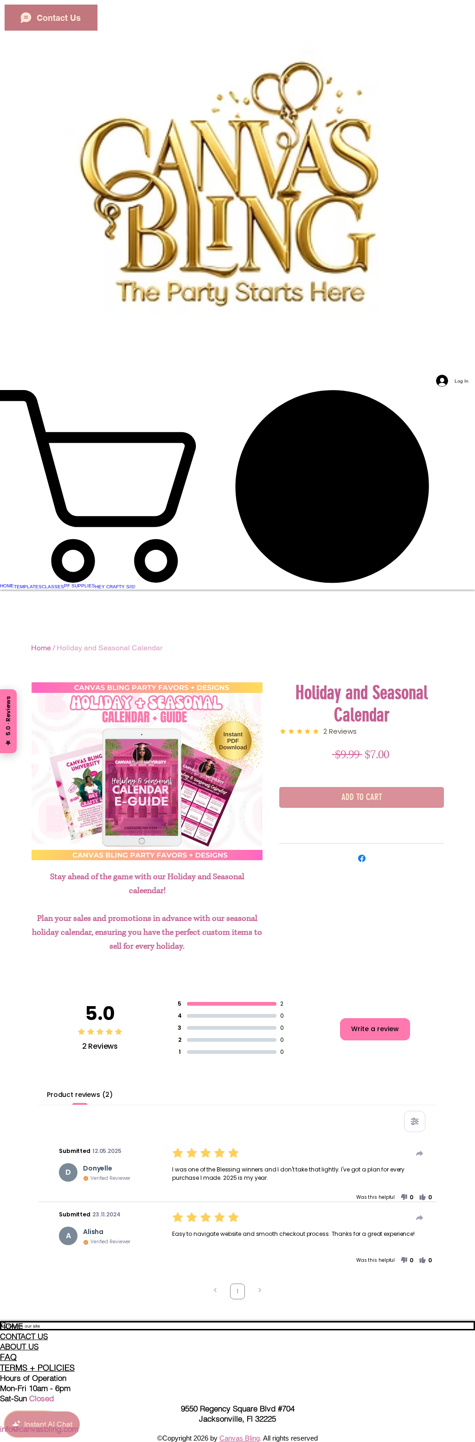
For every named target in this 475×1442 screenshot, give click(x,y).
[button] (406, 1197)
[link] (237, 486)
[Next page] (260, 1291)
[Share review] (419, 1153)
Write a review (375, 1028)
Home (41, 647)
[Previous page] (215, 1291)
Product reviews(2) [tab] (79, 1094)
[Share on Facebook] (361, 858)
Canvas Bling (239, 1438)
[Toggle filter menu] (414, 1121)
